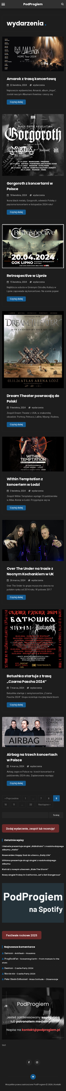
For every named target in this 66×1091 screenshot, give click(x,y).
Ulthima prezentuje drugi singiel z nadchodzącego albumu (29, 862)
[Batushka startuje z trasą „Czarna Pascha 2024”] (33, 666)
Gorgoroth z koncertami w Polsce (30, 186)
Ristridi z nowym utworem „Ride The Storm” (25, 869)
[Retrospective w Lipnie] (33, 266)
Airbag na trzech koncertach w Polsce (32, 757)
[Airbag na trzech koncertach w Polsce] (33, 745)
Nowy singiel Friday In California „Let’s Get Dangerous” (31, 874)
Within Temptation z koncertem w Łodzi (25, 482)
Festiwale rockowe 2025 (21, 935)
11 (14, 804)
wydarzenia (39, 85)
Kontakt (57, 1084)
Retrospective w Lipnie (27, 275)
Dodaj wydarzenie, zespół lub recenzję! (30, 828)
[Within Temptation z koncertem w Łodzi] (33, 469)
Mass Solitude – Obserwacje (43, 979)
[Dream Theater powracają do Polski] (33, 386)
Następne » (44, 804)
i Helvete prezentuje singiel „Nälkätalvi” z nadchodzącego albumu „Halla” (33, 848)
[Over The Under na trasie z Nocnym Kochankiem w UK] (33, 559)
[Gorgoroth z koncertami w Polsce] (33, 174)
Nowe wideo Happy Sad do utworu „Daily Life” (26, 855)
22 (30, 804)
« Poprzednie (12, 798)
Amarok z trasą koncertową (31, 78)
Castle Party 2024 (24, 968)
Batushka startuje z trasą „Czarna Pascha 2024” (29, 679)
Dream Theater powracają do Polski (33, 398)
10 (6, 804)
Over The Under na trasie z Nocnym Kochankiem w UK (30, 571)
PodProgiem (33, 4)
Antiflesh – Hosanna (25, 953)
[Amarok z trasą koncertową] (33, 69)
